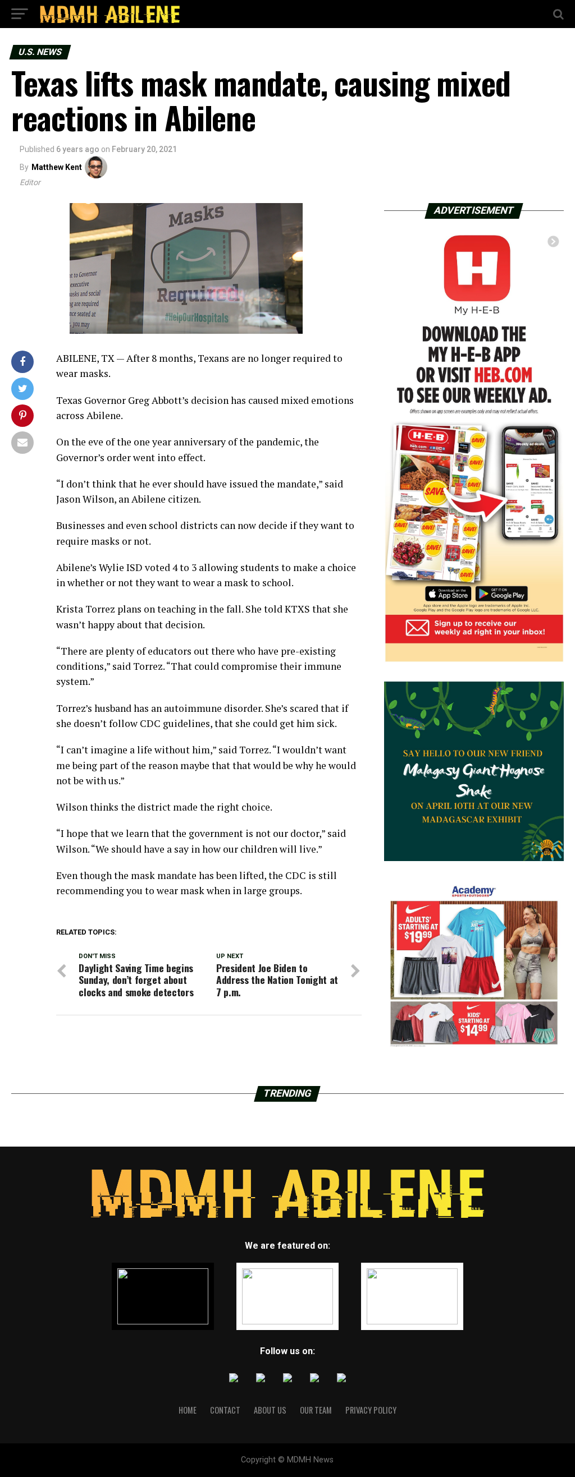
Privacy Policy (370, 1410)
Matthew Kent (56, 167)
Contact (225, 1410)
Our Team (316, 1410)
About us (270, 1410)
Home (188, 1410)
